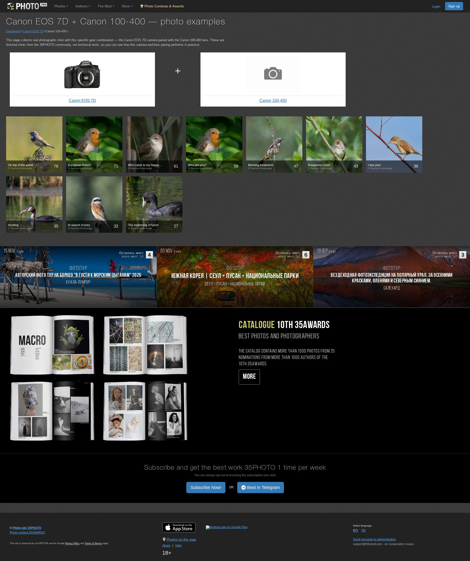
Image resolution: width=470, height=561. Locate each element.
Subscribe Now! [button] (205, 487)
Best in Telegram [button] (263, 487)
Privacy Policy (72, 543)
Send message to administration (374, 539)
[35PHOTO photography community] (26, 6)
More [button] (126, 6)
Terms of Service (93, 543)
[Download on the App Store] (183, 527)
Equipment (13, 31)
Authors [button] (81, 6)
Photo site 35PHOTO (27, 528)
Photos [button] (60, 6)
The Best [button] (105, 6)
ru (363, 530)
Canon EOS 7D (33, 31)
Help (178, 545)
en (355, 530)
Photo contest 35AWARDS (27, 532)
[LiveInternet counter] (20, 537)
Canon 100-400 (273, 100)
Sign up (454, 6)
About (166, 545)
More (249, 377)
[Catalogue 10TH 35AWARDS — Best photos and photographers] (98, 377)
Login (436, 6)
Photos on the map (181, 539)
